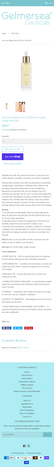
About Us (27, 400)
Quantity (5, 136)
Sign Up (47, 435)
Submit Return (27, 378)
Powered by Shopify (34, 453)
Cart (50, 3)
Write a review (23, 347)
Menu (7, 3)
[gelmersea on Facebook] (24, 446)
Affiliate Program (27, 385)
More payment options (13, 163)
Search (27, 372)
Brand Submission (27, 410)
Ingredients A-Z (27, 404)
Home (4, 33)
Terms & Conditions (27, 413)
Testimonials (27, 407)
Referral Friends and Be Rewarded (27, 391)
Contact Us (27, 417)
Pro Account (27, 388)
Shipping (5, 130)
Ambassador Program (27, 382)
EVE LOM (14, 33)
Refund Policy (27, 375)
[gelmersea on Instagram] (28, 446)
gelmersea (20, 453)
